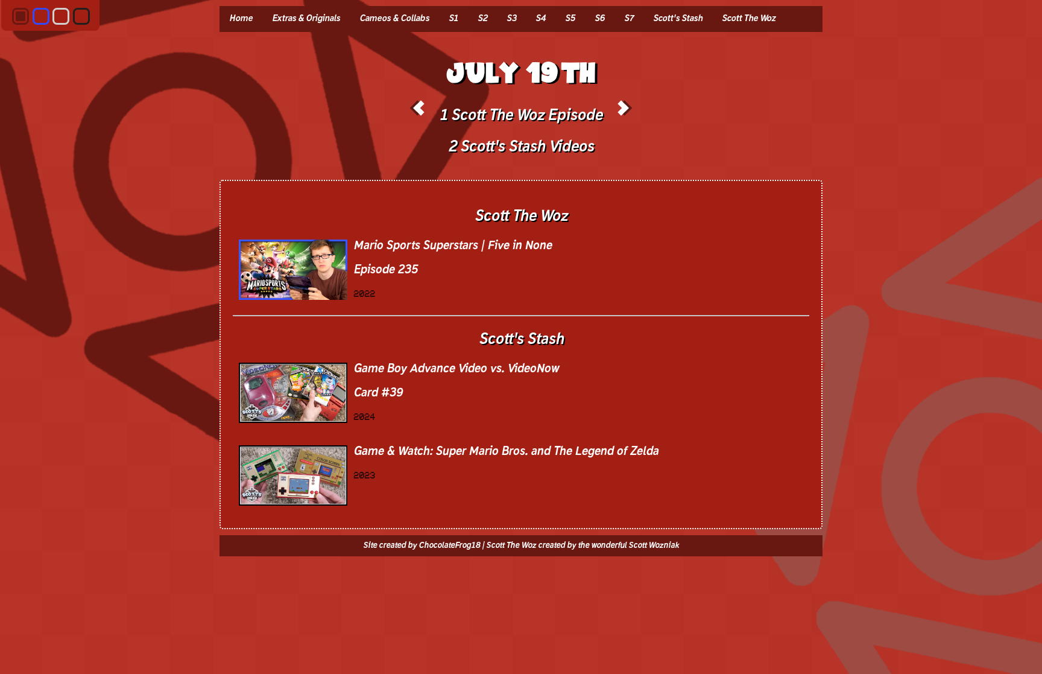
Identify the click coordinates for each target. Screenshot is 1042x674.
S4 (540, 18)
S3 (511, 18)
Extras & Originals (306, 18)
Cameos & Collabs (394, 18)
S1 (453, 18)
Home (241, 18)
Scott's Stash (678, 18)
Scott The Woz (748, 18)
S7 (629, 18)
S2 (482, 18)
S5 (570, 18)
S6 (600, 18)
